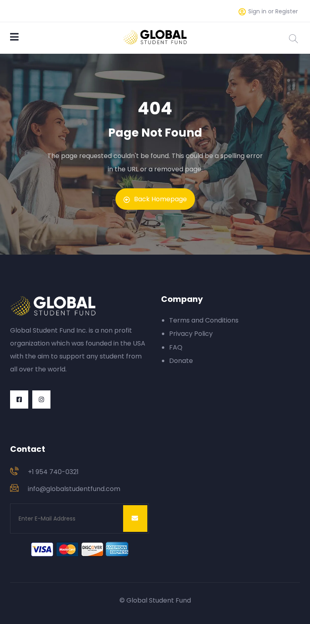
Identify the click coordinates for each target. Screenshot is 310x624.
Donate (181, 360)
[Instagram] (41, 399)
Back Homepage (160, 199)
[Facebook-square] (19, 399)
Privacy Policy (191, 333)
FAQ (175, 347)
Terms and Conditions (204, 320)
